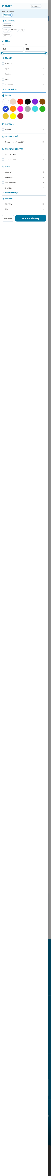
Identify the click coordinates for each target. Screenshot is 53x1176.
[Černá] (27, 101)
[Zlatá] (5, 116)
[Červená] (20, 101)
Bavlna (24, 129)
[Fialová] (35, 101)
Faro (24, 79)
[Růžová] (20, 108)
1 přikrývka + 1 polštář (24, 142)
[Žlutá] (13, 116)
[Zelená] (42, 108)
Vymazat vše (35, 6)
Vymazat (8, 218)
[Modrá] (5, 108)
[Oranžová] (13, 108)
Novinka (14, 30)
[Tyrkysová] (35, 108)
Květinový (24, 177)
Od (3, 45)
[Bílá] (5, 101)
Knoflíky (24, 204)
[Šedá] (27, 108)
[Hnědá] (42, 101)
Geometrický (24, 182)
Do (26, 45)
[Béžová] (13, 101)
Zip (24, 209)
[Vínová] (20, 116)
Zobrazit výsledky (30, 218)
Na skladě (7, 25)
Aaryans (24, 63)
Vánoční (24, 172)
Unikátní (24, 188)
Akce (5, 30)
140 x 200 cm (24, 154)
